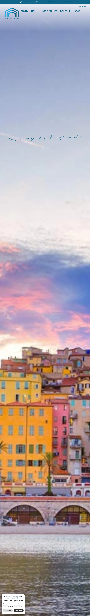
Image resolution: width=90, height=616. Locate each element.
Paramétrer (8, 610)
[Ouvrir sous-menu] (37, 11)
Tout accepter (18, 610)
